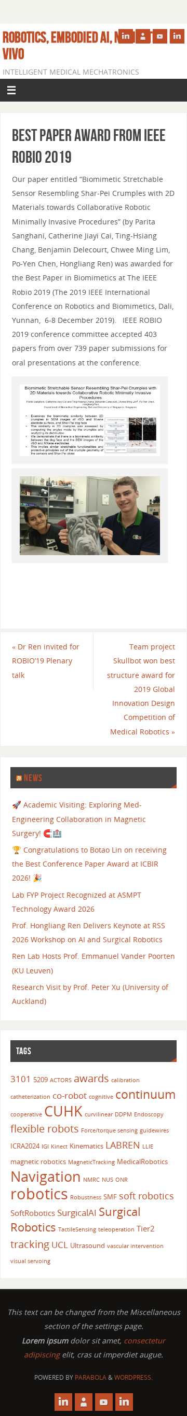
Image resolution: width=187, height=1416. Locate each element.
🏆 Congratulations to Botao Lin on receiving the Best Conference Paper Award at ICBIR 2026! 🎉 (89, 864)
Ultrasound (87, 1245)
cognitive (101, 1096)
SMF (110, 1196)
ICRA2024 (24, 1146)
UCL (59, 1245)
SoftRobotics (32, 1213)
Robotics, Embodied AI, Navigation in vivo (91, 45)
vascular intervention (135, 1246)
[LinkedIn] (125, 36)
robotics (39, 1193)
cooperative (26, 1114)
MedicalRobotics (142, 1161)
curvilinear (99, 1114)
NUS (107, 1179)
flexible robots (44, 1128)
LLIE (147, 1146)
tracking (29, 1244)
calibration (125, 1080)
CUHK (63, 1111)
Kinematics (86, 1146)
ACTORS (61, 1080)
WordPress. (133, 1377)
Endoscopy (149, 1114)
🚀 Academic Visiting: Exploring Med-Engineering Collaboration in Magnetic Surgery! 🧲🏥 (79, 819)
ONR (121, 1179)
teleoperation (116, 1229)
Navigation (45, 1176)
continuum (145, 1094)
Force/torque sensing (109, 1130)
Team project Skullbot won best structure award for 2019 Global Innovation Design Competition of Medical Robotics (141, 689)
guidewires (154, 1130)
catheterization (30, 1096)
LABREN (122, 1144)
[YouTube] (160, 36)
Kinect (59, 1146)
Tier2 (146, 1228)
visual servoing (30, 1261)
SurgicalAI (77, 1213)
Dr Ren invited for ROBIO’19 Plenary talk (45, 660)
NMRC (91, 1179)
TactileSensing (77, 1229)
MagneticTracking (91, 1162)
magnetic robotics (38, 1161)
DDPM (123, 1114)
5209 (40, 1079)
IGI (45, 1146)
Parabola (90, 1377)
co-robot (69, 1095)
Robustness (85, 1197)
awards (91, 1078)
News (33, 778)
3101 (20, 1079)
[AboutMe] (143, 36)
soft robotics (146, 1195)
